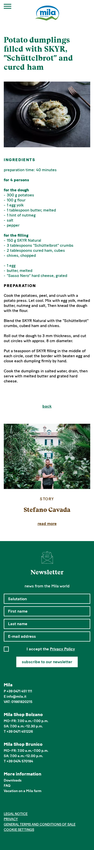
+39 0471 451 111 (19, 691)
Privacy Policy (62, 649)
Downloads (13, 780)
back (47, 406)
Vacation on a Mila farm (22, 791)
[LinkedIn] (22, 805)
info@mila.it (16, 696)
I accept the (51, 649)
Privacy (11, 819)
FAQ (7, 786)
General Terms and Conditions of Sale (39, 824)
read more (47, 523)
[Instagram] (14, 805)
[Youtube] (30, 805)
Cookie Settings (19, 830)
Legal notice (16, 814)
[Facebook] (7, 805)
